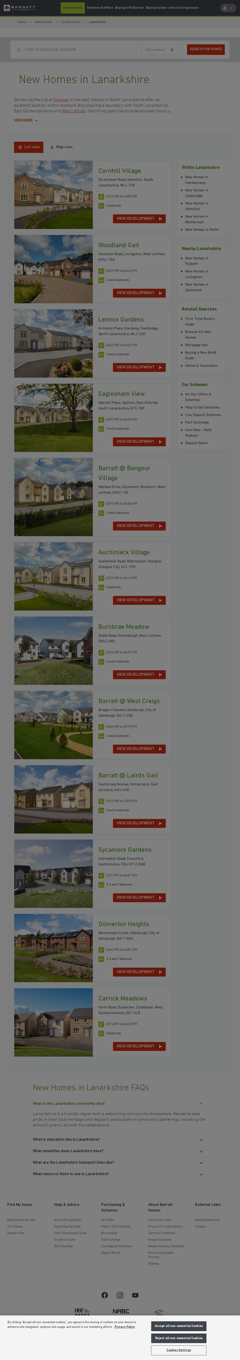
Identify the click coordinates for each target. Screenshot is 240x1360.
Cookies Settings (179, 1350)
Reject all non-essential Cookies (178, 1338)
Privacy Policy (125, 1327)
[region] (120, 1337)
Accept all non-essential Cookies (179, 1326)
